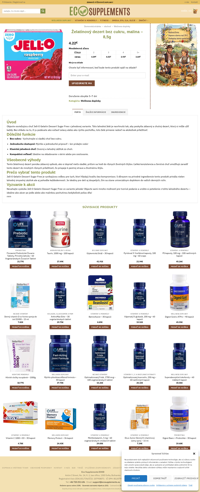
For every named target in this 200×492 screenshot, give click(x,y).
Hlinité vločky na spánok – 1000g (21, 377)
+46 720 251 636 (77, 482)
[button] (194, 453)
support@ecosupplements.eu (106, 482)
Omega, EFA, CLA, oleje (123, 20)
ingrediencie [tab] (118, 112)
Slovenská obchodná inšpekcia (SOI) (95, 486)
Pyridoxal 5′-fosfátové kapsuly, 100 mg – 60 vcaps (140, 254)
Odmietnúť (160, 478)
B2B (74, 468)
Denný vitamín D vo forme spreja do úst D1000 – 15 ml (20, 318)
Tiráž (190, 485)
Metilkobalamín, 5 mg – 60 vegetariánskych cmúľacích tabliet (100, 439)
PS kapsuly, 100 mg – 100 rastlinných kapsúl (179, 254)
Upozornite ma (82, 83)
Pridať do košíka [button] (20, 266)
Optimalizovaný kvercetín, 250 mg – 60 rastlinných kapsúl (139, 378)
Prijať (136, 478)
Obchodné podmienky (41, 468)
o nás (187, 2)
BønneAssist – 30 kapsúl (100, 316)
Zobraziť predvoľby (185, 478)
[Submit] (42, 11)
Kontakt (194, 2)
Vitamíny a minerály (86, 20)
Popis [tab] (78, 112)
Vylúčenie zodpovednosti (98, 468)
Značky (143, 20)
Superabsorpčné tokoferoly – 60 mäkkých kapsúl (179, 378)
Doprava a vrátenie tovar (15, 468)
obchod (107, 26)
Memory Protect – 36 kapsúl (60, 438)
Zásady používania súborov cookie (141, 485)
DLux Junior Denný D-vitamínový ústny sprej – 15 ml (140, 439)
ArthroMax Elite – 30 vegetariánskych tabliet (60, 318)
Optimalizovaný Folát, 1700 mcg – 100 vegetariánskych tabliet (100, 378)
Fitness (104, 20)
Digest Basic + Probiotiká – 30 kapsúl (179, 438)
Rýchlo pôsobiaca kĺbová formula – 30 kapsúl (60, 378)
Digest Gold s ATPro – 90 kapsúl (179, 316)
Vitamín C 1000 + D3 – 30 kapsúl (20, 438)
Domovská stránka (92, 26)
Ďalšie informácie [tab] (96, 112)
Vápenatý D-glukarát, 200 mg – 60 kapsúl (139, 318)
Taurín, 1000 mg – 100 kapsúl (60, 253)
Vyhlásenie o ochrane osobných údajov (171, 485)
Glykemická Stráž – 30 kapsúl (100, 253)
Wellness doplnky (61, 20)
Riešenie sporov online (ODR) (70, 486)
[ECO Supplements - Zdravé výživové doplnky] (100, 11)
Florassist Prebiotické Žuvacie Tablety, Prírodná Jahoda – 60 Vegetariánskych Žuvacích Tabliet (20, 256)
